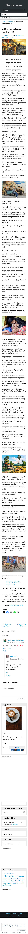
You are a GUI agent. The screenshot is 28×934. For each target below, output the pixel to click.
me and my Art (7, 879)
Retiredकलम (14, 5)
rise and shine (10, 881)
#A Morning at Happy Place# (6, 625)
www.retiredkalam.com (16, 605)
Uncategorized (12, 883)
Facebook (4, 18)
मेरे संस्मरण (8, 885)
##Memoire (6, 873)
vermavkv (8, 35)
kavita (21, 876)
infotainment (10, 876)
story (10, 22)
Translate (15, 825)
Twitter (11, 18)
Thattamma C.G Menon (15, 640)
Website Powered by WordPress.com (14, 915)
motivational (16, 879)
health (12, 873)
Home (4, 22)
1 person (9, 648)
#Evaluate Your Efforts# (21, 625)
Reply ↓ (5, 651)
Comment (21, 698)
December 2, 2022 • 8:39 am (16, 642)
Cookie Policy (5, 927)
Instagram (18, 18)
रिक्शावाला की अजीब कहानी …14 (13, 583)
